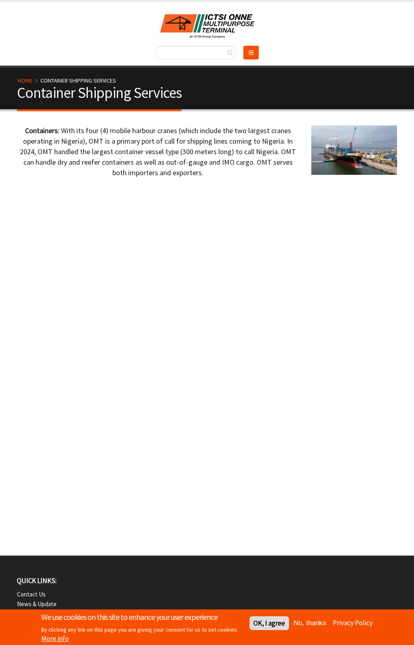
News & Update (37, 604)
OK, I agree (269, 623)
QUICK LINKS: (37, 580)
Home (25, 80)
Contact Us (31, 594)
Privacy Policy (353, 622)
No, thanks (310, 623)
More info (55, 638)
